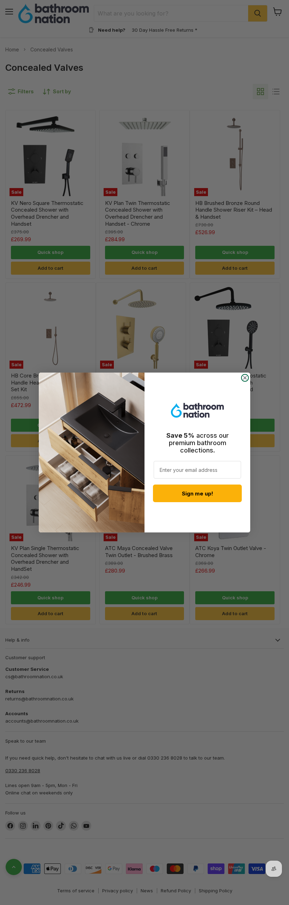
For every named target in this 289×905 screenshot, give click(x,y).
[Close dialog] (244, 377)
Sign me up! (197, 493)
